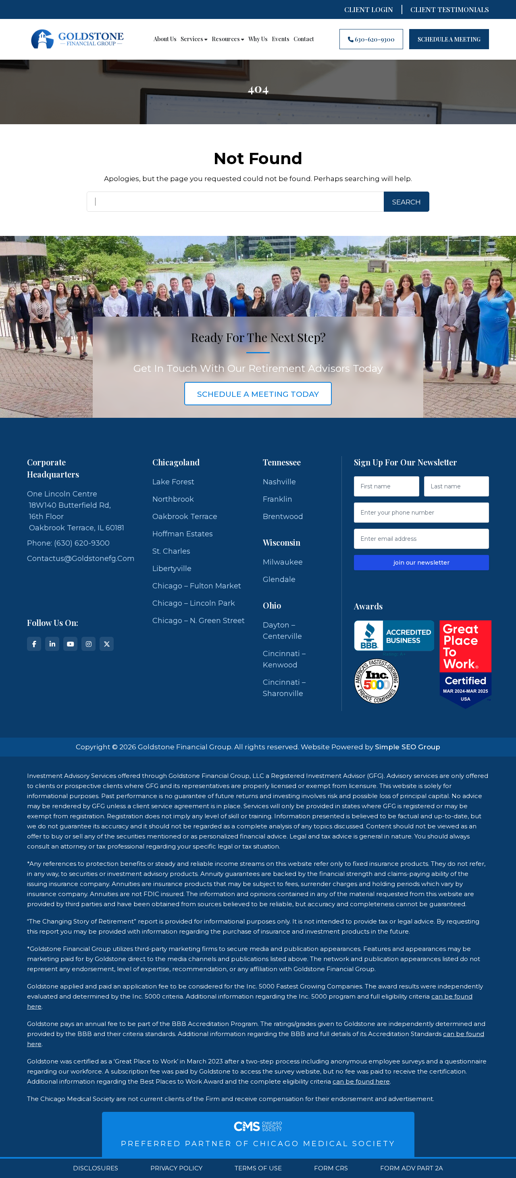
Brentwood (283, 516)
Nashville (279, 481)
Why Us (258, 39)
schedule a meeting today (258, 394)
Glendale (279, 579)
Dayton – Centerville (282, 631)
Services (192, 39)
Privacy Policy (176, 1168)
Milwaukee (283, 562)
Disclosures (95, 1168)
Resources (226, 39)
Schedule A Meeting (449, 39)
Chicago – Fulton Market (196, 586)
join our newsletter (421, 562)
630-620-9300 (374, 39)
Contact (303, 39)
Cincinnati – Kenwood (284, 659)
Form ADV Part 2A (411, 1168)
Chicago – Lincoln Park (193, 603)
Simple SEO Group (407, 747)
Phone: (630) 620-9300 (68, 543)
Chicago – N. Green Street (198, 620)
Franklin (277, 499)
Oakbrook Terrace (184, 516)
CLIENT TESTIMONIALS (449, 9)
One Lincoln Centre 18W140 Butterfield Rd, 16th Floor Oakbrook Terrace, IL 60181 (75, 511)
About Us (165, 39)
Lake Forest (173, 481)
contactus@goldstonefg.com (81, 558)
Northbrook (173, 499)
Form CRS (331, 1168)
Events (280, 39)
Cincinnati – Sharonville (284, 688)
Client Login (368, 9)
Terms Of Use (258, 1168)
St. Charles (171, 551)
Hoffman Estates (182, 534)
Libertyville (171, 568)
